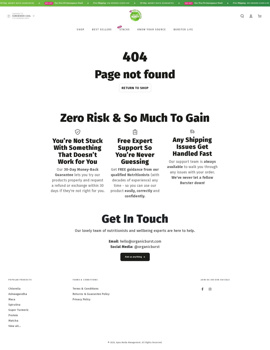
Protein (13, 315)
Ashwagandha (17, 294)
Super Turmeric (18, 310)
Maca (11, 299)
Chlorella (14, 288)
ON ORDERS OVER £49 (105, 3)
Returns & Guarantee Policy (91, 294)
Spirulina (14, 304)
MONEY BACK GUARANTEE (151, 3)
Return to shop (135, 88)
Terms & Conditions (86, 288)
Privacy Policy (81, 299)
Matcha (13, 320)
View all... (14, 326)
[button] (242, 16)
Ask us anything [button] (133, 256)
